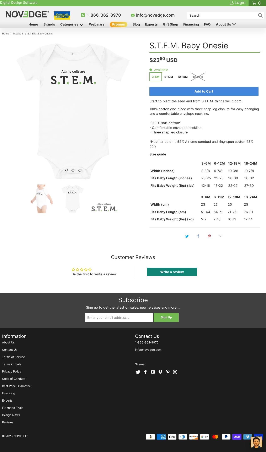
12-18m (183, 76)
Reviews (7, 422)
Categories (69, 24)
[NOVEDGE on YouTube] (153, 372)
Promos (118, 24)
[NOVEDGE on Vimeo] (160, 372)
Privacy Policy (11, 371)
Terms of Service (13, 357)
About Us (224, 24)
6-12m (168, 76)
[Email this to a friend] (220, 236)
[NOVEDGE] (28, 14)
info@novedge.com (155, 15)
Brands (49, 24)
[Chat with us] (256, 442)
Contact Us (9, 349)
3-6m (155, 76)
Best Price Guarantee (16, 386)
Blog (136, 24)
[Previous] (11, 111)
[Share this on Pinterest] (209, 236)
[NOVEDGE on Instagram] (175, 372)
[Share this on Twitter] (187, 236)
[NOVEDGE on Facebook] (146, 372)
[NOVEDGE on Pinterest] (168, 372)
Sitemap (140, 364)
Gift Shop (170, 24)
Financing (191, 24)
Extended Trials (12, 407)
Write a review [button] (172, 272)
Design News (11, 415)
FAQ (207, 24)
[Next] (136, 111)
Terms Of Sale (11, 364)
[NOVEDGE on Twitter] (138, 372)
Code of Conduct (13, 378)
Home (33, 24)
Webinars (97, 24)
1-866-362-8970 (104, 15)
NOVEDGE (20, 436)
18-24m (198, 76)
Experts (151, 24)
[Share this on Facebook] (198, 236)
